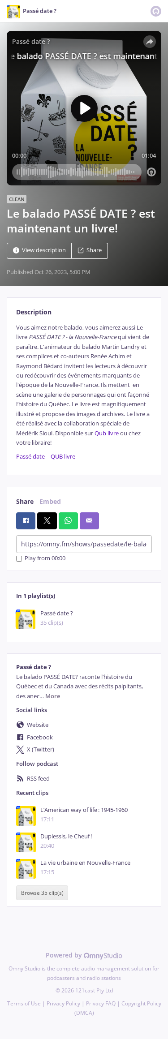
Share (94, 250)
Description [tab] (34, 312)
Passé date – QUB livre (45, 456)
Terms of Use (24, 1003)
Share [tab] (25, 501)
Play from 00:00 (45, 559)
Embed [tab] (50, 501)
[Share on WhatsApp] (68, 520)
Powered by (65, 955)
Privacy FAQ (101, 1003)
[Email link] (89, 520)
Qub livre (107, 433)
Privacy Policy (63, 1003)
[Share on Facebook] (25, 520)
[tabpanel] (84, 392)
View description (44, 250)
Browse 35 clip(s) (42, 893)
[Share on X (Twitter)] (46, 520)
